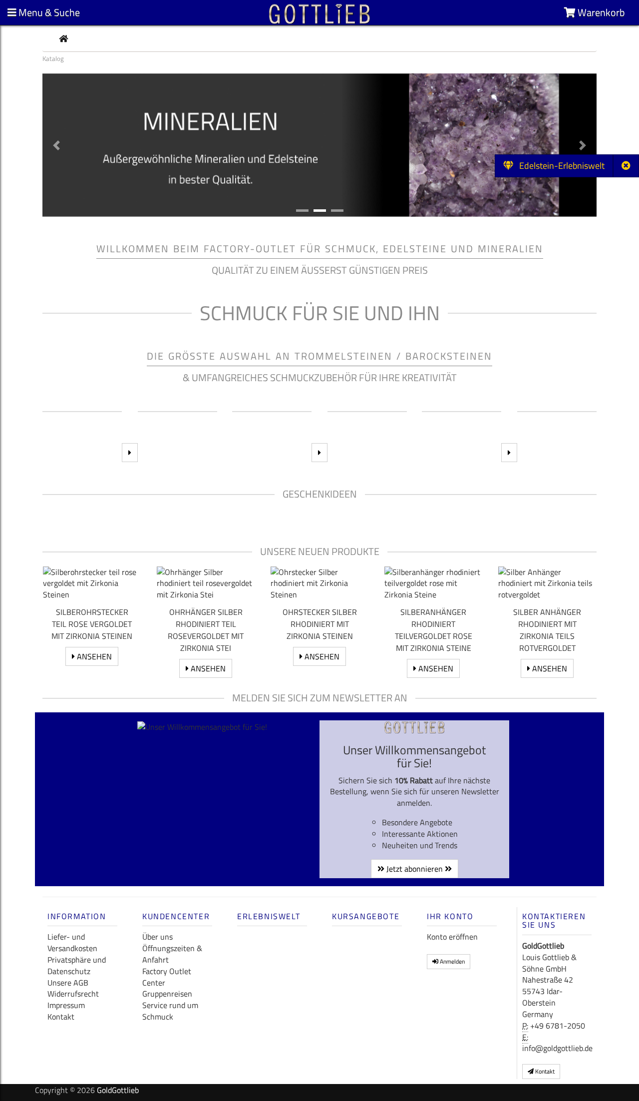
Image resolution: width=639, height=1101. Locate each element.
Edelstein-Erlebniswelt (559, 165)
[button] (56, 145)
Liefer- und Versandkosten (72, 942)
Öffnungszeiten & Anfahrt (172, 954)
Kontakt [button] (544, 1071)
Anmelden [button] (451, 961)
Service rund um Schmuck (170, 1011)
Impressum (66, 1005)
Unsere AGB (67, 983)
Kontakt (60, 1017)
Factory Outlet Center (166, 977)
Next (584, 511)
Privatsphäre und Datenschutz (76, 965)
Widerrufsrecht (73, 994)
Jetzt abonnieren (414, 869)
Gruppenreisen (167, 994)
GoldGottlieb (118, 1090)
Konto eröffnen (452, 937)
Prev (55, 511)
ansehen (93, 656)
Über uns (157, 937)
